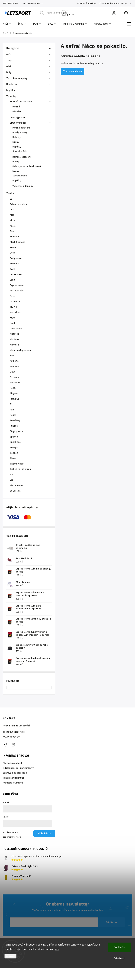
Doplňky (10, 90)
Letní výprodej (17, 117)
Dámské (16, 111)
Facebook (5, 744)
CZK (69, 15)
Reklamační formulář (13, 778)
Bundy (15, 161)
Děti (8, 66)
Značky (10, 193)
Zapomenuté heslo (12, 836)
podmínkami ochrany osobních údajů (84, 910)
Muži (8, 54)
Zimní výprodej (18, 123)
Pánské (16, 106)
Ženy (9, 60)
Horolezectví (13, 84)
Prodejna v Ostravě (13, 783)
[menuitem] (8, 24)
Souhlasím (119, 947)
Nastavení (10, 956)
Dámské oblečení (21, 157)
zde (57, 949)
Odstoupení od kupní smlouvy (113, 3)
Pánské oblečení (21, 128)
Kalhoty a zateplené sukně (26, 166)
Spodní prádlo (19, 151)
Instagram (13, 744)
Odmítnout (120, 958)
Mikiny (15, 142)
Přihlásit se (111, 922)
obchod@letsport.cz (14, 732)
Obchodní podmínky (86, 3)
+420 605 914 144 (11, 737)
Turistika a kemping (16, 78)
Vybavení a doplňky (22, 186)
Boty (8, 72)
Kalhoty (16, 137)
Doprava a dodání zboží (15, 773)
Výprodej (11, 96)
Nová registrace (10, 832)
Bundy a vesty (19, 132)
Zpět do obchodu (72, 71)
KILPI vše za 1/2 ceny (21, 101)
